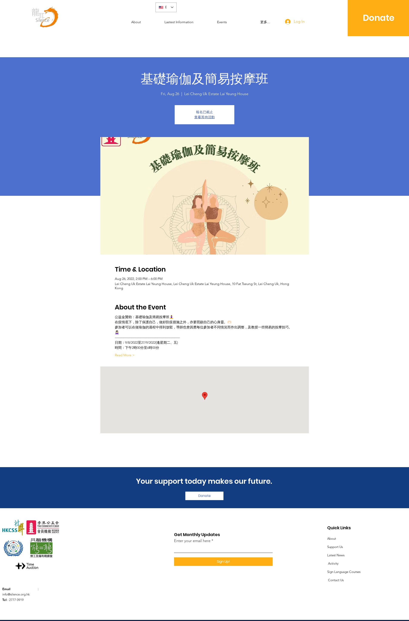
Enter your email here (192, 541)
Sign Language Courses (343, 572)
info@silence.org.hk (16, 594)
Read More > (125, 355)
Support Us (335, 547)
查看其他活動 (204, 117)
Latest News (335, 555)
